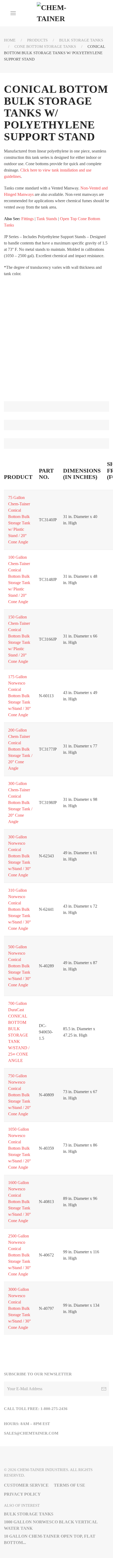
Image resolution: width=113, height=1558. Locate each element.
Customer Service (26, 1485)
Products (37, 40)
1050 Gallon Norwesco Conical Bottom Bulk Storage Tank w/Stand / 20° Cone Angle (19, 1148)
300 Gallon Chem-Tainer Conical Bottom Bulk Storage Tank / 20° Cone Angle (20, 802)
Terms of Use (69, 1485)
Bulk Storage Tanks (81, 40)
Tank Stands (47, 218)
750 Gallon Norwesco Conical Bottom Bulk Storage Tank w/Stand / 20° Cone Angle (19, 1095)
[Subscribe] (104, 1388)
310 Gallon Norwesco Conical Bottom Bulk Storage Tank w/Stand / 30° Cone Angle (19, 909)
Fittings (27, 218)
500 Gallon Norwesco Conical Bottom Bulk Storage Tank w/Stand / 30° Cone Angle (19, 966)
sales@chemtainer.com (31, 1433)
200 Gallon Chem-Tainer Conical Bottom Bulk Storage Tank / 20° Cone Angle (20, 749)
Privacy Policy (22, 1494)
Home (10, 40)
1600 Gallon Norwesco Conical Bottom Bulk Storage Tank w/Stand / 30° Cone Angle (19, 1201)
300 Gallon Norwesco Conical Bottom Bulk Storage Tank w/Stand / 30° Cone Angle (19, 856)
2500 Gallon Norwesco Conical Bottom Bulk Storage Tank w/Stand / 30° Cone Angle (19, 1255)
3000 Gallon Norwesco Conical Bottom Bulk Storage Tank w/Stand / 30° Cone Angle (19, 1308)
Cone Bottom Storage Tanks (45, 46)
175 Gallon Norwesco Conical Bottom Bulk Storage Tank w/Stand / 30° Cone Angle (19, 695)
